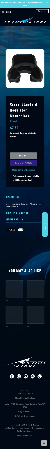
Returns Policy (14, 219)
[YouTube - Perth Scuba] (26, 376)
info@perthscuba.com (25, 416)
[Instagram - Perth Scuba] (19, 376)
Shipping (23, 133)
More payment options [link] (23, 170)
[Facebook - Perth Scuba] (12, 376)
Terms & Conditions (25, 436)
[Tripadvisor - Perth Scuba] (33, 376)
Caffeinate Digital (25, 431)
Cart (44, 11)
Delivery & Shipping (17, 213)
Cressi (13, 121)
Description (12, 197)
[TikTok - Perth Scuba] (40, 376)
